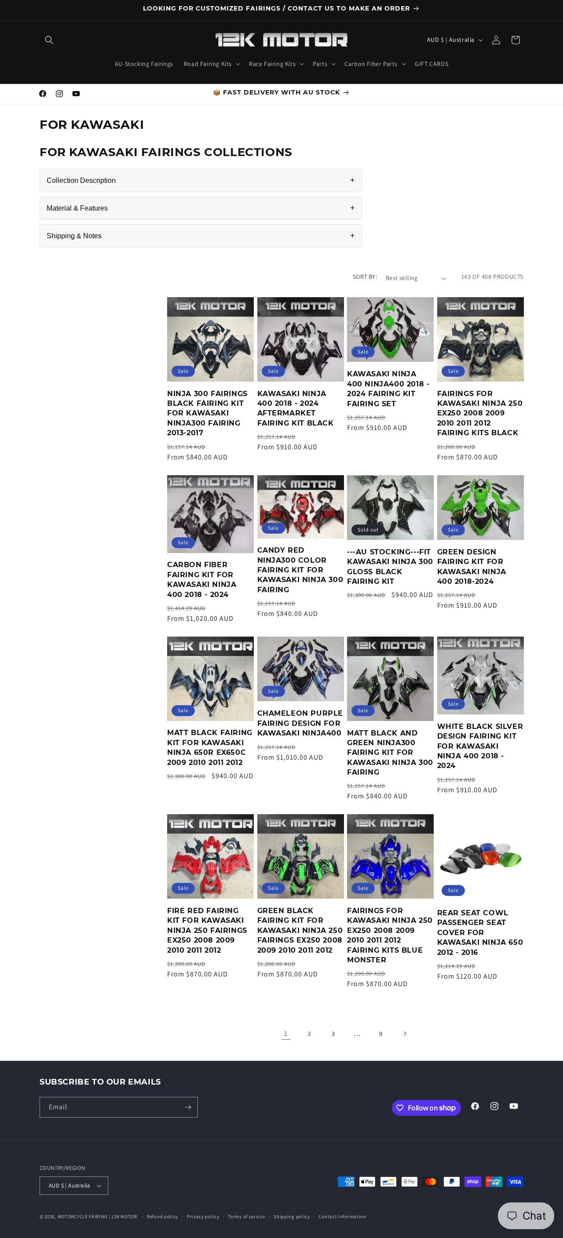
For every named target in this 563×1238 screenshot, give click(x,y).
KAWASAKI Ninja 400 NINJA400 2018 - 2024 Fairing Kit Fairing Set (388, 389)
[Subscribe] (187, 1107)
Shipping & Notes (201, 235)
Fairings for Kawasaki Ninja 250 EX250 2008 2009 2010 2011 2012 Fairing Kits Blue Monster (390, 935)
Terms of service (246, 1216)
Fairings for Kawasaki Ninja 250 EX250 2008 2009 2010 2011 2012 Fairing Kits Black (480, 413)
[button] (49, 40)
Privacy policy (203, 1216)
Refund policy (162, 1216)
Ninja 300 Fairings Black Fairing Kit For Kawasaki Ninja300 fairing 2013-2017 (207, 413)
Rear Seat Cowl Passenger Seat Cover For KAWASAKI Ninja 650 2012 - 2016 (480, 933)
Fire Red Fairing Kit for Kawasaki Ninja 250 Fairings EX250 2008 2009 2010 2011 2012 (207, 930)
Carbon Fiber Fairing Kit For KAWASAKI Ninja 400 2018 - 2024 (201, 579)
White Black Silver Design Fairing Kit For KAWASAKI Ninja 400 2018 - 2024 (480, 746)
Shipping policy (292, 1216)
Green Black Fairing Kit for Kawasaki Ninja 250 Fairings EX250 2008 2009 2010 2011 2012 (300, 930)
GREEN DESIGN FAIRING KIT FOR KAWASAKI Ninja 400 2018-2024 (471, 567)
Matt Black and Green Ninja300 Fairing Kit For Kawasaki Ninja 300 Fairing (390, 753)
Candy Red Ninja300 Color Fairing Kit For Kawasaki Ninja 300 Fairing (300, 570)
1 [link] (286, 1033)
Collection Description (201, 180)
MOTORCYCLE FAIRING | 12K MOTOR (97, 1216)
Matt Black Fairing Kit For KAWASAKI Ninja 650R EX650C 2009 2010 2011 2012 (209, 747)
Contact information (342, 1216)
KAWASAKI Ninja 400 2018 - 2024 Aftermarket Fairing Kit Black (295, 408)
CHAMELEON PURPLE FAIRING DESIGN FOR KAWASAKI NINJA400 (300, 723)
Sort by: (365, 276)
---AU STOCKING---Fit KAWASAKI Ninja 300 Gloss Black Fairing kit (390, 567)
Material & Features (201, 208)
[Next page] (404, 1033)
